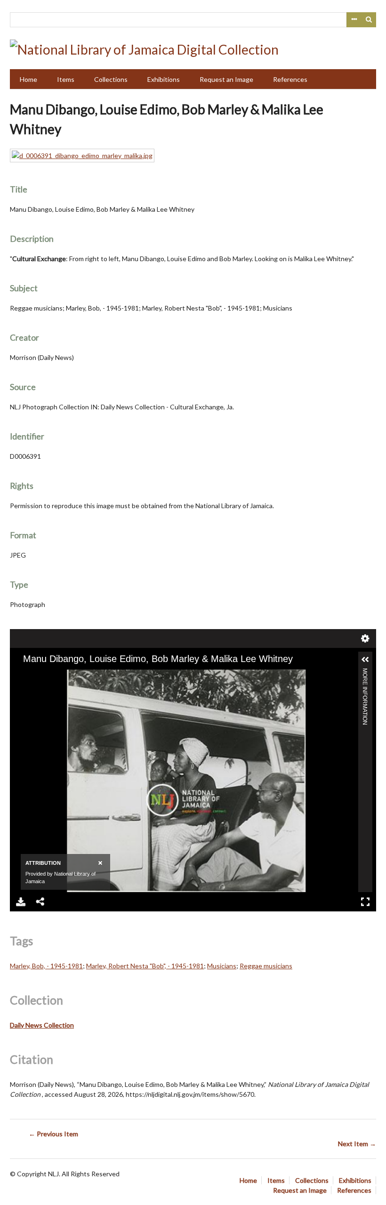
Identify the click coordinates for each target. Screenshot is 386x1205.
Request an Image (226, 79)
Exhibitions (163, 79)
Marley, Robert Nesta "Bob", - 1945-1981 (145, 966)
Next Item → (357, 1144)
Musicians (221, 966)
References (290, 79)
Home (28, 79)
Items (65, 79)
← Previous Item (53, 1134)
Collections (111, 79)
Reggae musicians (266, 966)
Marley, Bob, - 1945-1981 (46, 966)
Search (369, 19)
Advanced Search (354, 19)
